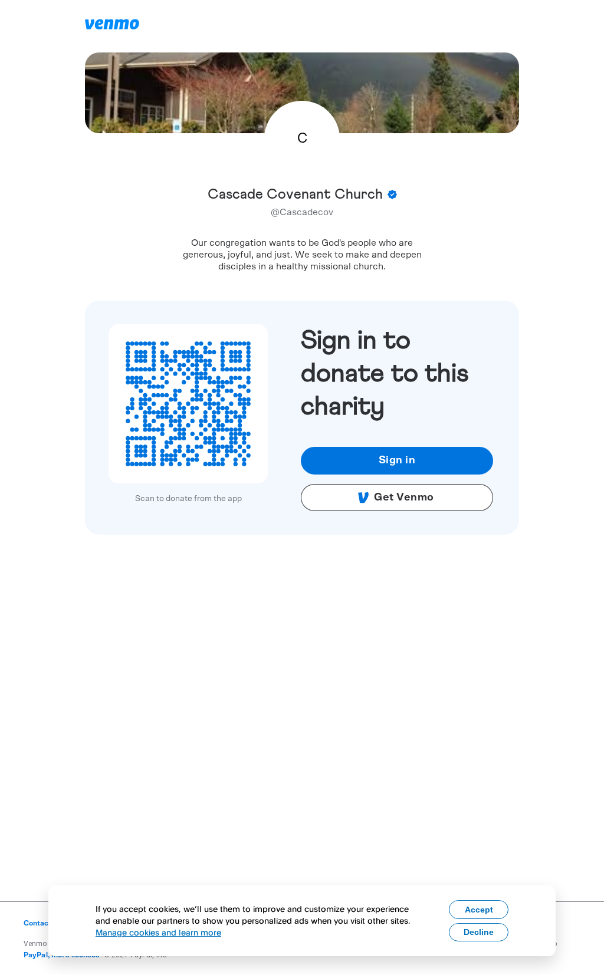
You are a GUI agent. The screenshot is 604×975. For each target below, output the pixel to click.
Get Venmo (404, 497)
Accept (479, 909)
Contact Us (43, 923)
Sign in (397, 460)
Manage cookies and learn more (158, 932)
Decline (479, 932)
